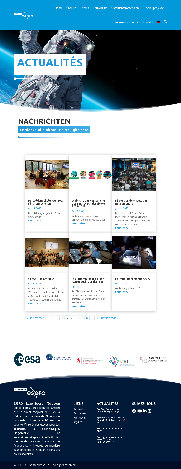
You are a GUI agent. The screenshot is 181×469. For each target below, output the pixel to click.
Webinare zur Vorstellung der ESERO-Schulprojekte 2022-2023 (88, 203)
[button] (165, 22)
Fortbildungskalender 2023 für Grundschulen (46, 202)
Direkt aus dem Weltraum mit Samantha (131, 202)
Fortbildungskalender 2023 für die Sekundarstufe (109, 439)
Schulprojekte (155, 8)
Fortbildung (100, 8)
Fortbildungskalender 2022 (133, 278)
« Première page (35, 317)
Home (59, 8)
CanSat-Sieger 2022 (41, 278)
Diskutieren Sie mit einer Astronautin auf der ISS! (88, 280)
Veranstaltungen (125, 22)
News (85, 8)
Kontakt (148, 22)
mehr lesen (34, 220)
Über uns (72, 8)
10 (87, 317)
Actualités (80, 413)
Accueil (78, 409)
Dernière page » (109, 317)
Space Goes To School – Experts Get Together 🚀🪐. (111, 420)
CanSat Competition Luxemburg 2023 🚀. (108, 410)
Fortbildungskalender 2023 (109, 429)
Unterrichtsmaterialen (125, 8)
